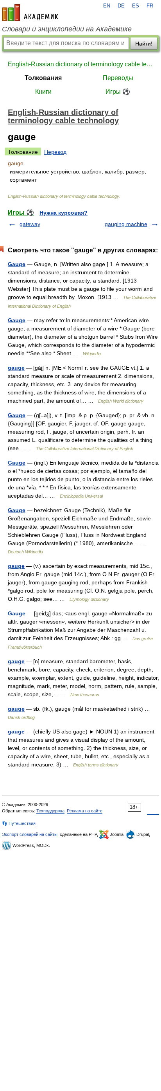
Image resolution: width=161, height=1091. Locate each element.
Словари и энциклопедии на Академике (67, 29)
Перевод (55, 152)
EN (106, 6)
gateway (30, 224)
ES (135, 6)
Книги (43, 91)
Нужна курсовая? (63, 213)
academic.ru (30, 12)
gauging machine (126, 224)
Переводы (118, 78)
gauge (16, 368)
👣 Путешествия (19, 823)
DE (121, 6)
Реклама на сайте (84, 810)
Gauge (16, 264)
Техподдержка (50, 810)
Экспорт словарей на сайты (29, 834)
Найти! (143, 43)
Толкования (43, 78)
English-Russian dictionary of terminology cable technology (80, 64)
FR (150, 6)
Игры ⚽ (118, 91)
